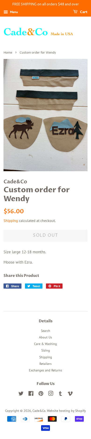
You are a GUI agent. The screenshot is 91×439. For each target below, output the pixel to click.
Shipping (11, 220)
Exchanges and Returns (45, 370)
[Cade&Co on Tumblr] (60, 394)
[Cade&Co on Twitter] (21, 394)
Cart (83, 12)
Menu (13, 12)
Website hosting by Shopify (66, 410)
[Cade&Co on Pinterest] (40, 394)
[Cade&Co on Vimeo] (70, 394)
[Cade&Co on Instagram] (50, 394)
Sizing (45, 350)
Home (8, 53)
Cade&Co (39, 410)
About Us (45, 337)
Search (45, 330)
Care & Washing (45, 343)
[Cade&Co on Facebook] (31, 394)
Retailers (45, 363)
